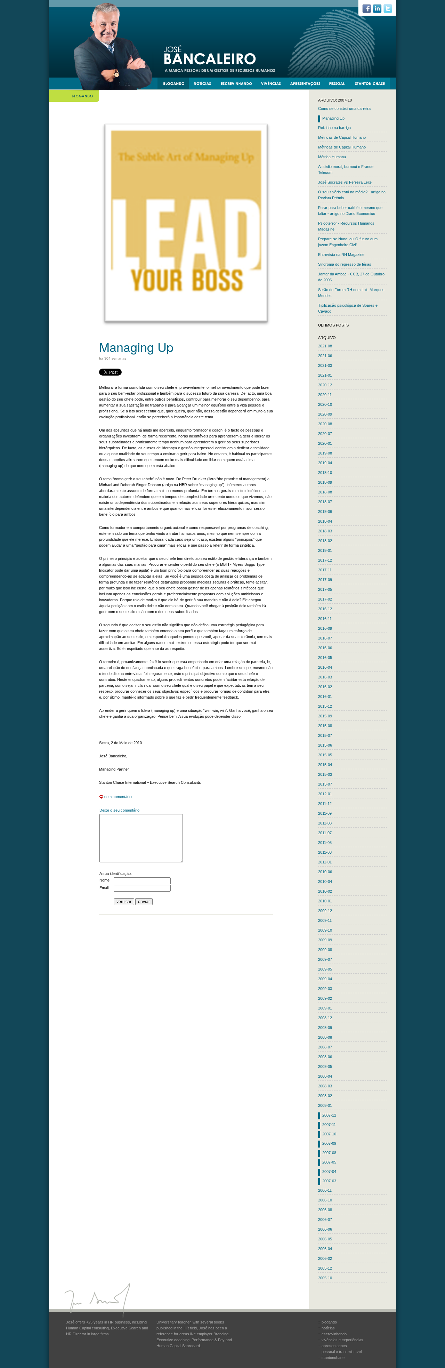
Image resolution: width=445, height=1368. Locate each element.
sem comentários (118, 797)
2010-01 (325, 901)
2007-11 (329, 1124)
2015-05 (325, 755)
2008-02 (325, 1096)
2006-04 (325, 1249)
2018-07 (325, 502)
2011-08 (325, 823)
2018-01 (325, 550)
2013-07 (325, 784)
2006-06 (325, 1229)
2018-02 (325, 541)
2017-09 (325, 580)
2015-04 (325, 765)
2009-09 (325, 940)
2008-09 (325, 1027)
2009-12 (325, 911)
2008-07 (325, 1047)
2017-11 (325, 570)
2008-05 (325, 1066)
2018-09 (325, 482)
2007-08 (329, 1153)
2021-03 (325, 365)
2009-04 (325, 979)
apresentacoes (308, 84)
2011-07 (325, 833)
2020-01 (325, 443)
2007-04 (329, 1171)
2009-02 (325, 998)
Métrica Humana (332, 157)
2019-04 (325, 463)
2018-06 (325, 511)
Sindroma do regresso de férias (344, 264)
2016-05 (325, 657)
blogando (175, 84)
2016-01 (325, 696)
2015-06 (325, 745)
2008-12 (325, 1018)
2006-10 (325, 1200)
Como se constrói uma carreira (344, 108)
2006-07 (325, 1219)
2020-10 (325, 404)
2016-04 (325, 667)
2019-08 (325, 453)
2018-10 (325, 472)
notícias (205, 84)
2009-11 (325, 920)
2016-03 (325, 677)
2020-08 (325, 424)
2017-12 (325, 560)
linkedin (380, 10)
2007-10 (329, 1134)
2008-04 (325, 1076)
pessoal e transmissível (340, 84)
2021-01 (325, 375)
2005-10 (325, 1278)
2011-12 (325, 804)
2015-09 (325, 716)
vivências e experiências (274, 84)
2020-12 (325, 385)
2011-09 (325, 813)
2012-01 (325, 794)
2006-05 (325, 1239)
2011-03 (325, 852)
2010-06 (325, 872)
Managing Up (333, 118)
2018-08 (325, 492)
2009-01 (325, 1008)
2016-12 (325, 609)
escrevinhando (239, 84)
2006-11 (325, 1190)
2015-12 (325, 706)
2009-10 (325, 930)
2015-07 (325, 735)
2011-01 (325, 862)
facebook (369, 10)
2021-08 (325, 346)
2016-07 (325, 638)
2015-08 (325, 726)
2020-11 (325, 395)
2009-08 (325, 950)
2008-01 (325, 1105)
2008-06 (325, 1057)
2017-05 (325, 589)
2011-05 (325, 842)
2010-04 (325, 881)
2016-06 (325, 648)
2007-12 (329, 1115)
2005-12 (325, 1268)
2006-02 (325, 1258)
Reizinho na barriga (334, 128)
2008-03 (325, 1086)
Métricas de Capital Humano (342, 137)
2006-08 (325, 1210)
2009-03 (325, 989)
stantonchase (372, 84)
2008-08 (325, 1037)
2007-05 (329, 1162)
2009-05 (325, 969)
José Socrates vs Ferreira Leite (345, 182)
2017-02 (325, 599)
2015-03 (325, 774)
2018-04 (325, 521)
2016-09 (325, 628)
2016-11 (325, 619)
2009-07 (325, 959)
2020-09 (325, 414)
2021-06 (325, 356)
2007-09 (329, 1143)
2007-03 (329, 1181)
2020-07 (325, 434)
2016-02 (325, 687)
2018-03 (325, 531)
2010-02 (325, 891)
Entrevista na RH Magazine (341, 254)
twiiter (391, 10)
